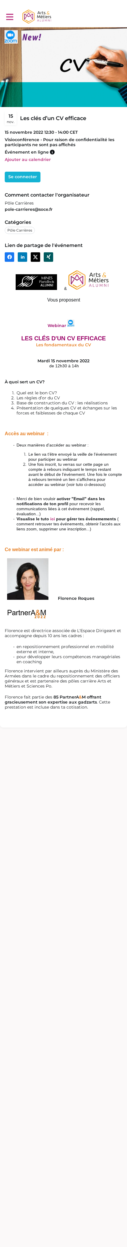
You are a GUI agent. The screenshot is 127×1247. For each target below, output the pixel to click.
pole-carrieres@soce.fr (29, 209)
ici (52, 518)
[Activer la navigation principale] (9, 17)
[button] (52, 152)
